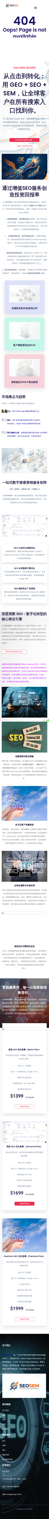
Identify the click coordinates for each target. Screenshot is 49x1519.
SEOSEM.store (7, 1355)
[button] (35, 8)
